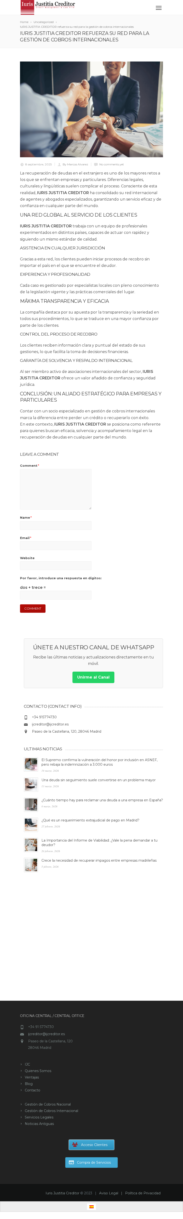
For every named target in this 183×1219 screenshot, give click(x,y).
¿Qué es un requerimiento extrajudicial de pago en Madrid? (90, 820)
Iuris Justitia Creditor (62, 1193)
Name (26, 517)
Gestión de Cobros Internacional (51, 1111)
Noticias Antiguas (39, 1124)
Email (25, 538)
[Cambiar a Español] (91, 1206)
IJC (27, 1064)
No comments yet (111, 164)
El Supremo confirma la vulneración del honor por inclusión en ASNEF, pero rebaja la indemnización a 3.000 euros (99, 762)
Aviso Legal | (112, 1193)
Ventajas (32, 1077)
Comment (29, 465)
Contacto (32, 1090)
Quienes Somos (38, 1071)
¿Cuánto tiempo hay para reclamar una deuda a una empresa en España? (102, 800)
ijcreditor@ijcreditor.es (50, 724)
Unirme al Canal (93, 677)
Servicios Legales (39, 1117)
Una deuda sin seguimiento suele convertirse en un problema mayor (98, 780)
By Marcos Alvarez (75, 164)
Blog (29, 1084)
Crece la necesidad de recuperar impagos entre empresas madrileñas (99, 860)
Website (27, 558)
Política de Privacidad (143, 1193)
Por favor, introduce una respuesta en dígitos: (61, 578)
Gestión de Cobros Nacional (48, 1104)
